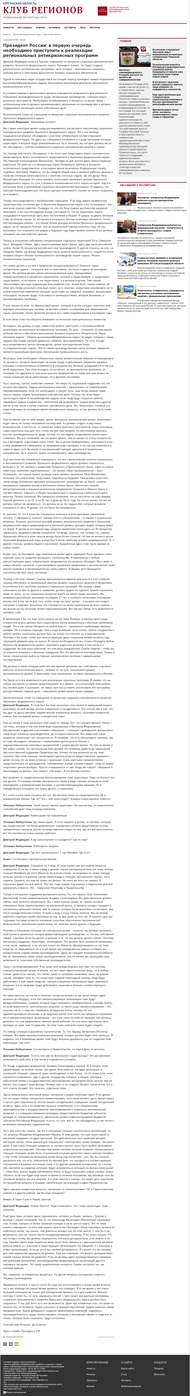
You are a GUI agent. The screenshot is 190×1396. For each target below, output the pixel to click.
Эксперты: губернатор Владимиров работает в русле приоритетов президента (158, 200)
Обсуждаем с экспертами (137, 185)
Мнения (40, 28)
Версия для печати (14, 1337)
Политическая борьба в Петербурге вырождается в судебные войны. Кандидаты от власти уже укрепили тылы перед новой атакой (169, 70)
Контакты (126, 1380)
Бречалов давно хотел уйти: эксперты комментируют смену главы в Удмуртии (165, 113)
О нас (124, 1374)
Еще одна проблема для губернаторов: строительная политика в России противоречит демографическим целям (167, 99)
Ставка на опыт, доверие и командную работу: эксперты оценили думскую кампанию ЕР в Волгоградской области (160, 261)
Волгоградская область (147, 254)
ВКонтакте (159, 1374)
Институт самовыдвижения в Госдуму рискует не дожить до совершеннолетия (131, 75)
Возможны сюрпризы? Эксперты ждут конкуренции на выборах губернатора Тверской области (167, 54)
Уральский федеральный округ (27, 34)
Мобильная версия (131, 1386)
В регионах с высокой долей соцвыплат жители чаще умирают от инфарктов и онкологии (168, 86)
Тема (83, 28)
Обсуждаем (24, 28)
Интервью (54, 28)
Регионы (95, 28)
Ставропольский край (146, 193)
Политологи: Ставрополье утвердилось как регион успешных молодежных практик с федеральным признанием (160, 293)
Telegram (158, 1368)
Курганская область (52, 34)
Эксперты (70, 28)
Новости (8, 28)
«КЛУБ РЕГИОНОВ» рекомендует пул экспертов (119, 9)
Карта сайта (127, 1368)
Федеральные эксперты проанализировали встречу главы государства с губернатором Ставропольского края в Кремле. (152, 210)
